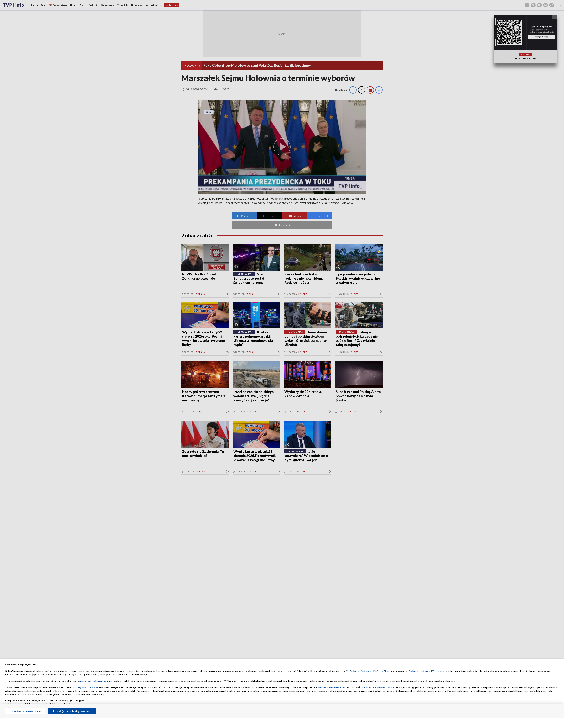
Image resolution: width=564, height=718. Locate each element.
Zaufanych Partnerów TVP (377, 687)
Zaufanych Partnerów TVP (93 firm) (426, 670)
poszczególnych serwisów (93, 680)
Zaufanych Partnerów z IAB (331, 687)
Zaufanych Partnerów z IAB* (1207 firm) (369, 670)
